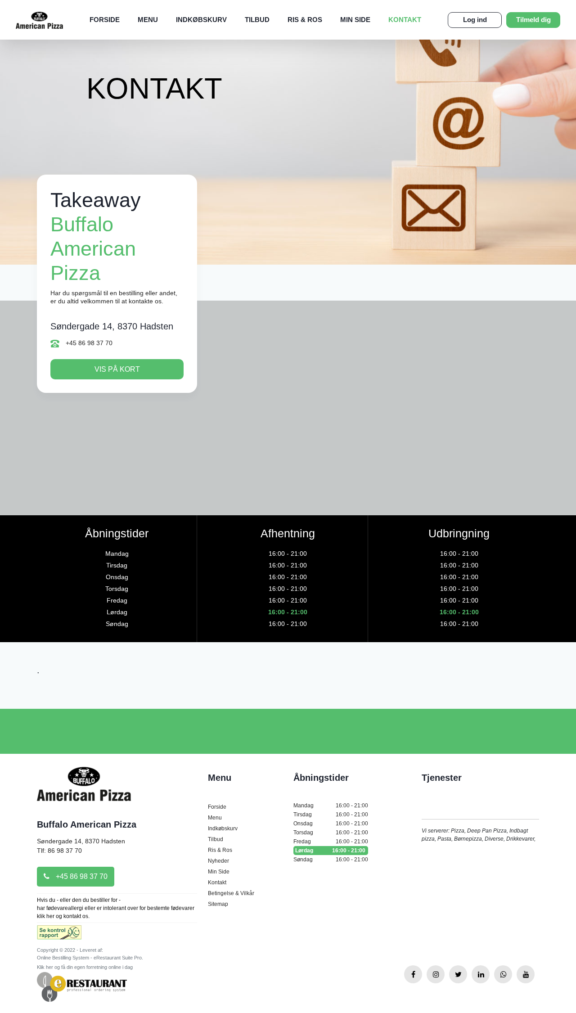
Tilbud (257, 19)
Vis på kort (117, 369)
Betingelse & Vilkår (231, 893)
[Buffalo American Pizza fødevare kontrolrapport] (59, 935)
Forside (105, 19)
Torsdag (330, 832)
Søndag (330, 859)
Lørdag (330, 850)
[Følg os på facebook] (413, 974)
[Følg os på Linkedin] (481, 974)
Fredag (330, 841)
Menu (148, 19)
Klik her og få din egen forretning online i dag (85, 967)
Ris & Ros (305, 19)
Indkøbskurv (201, 19)
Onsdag (330, 823)
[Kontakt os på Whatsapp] (503, 974)
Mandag (330, 805)
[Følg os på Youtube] (526, 974)
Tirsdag (330, 814)
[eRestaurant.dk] (82, 986)
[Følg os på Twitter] (458, 974)
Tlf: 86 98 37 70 (59, 850)
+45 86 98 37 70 (88, 343)
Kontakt (404, 19)
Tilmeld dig (533, 19)
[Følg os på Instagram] (436, 974)
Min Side (355, 19)
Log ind (475, 19)
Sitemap (218, 904)
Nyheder (218, 861)
